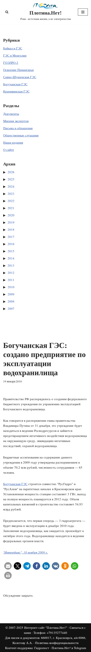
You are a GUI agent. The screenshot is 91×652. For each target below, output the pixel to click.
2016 (11, 244)
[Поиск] (6, 12)
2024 (11, 186)
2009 (11, 294)
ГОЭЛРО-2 (10, 62)
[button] (8, 566)
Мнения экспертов (16, 121)
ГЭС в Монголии (14, 55)
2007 (11, 308)
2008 (11, 301)
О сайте (8, 149)
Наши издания (13, 142)
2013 (11, 265)
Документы (11, 114)
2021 (11, 208)
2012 (11, 272)
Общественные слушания (21, 135)
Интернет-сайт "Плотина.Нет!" (45, 627)
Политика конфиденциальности (57, 643)
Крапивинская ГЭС (16, 91)
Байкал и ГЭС (12, 48)
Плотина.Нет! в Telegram (69, 648)
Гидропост (41, 648)
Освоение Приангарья (18, 70)
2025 (11, 179)
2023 (11, 193)
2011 (11, 280)
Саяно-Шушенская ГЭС (19, 77)
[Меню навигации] (83, 12)
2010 (11, 287)
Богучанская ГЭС (15, 84)
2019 (11, 222)
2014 (11, 258)
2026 (11, 172)
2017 (11, 237)
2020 (11, 215)
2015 (11, 251)
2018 (11, 229)
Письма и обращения (18, 128)
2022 (11, 201)
